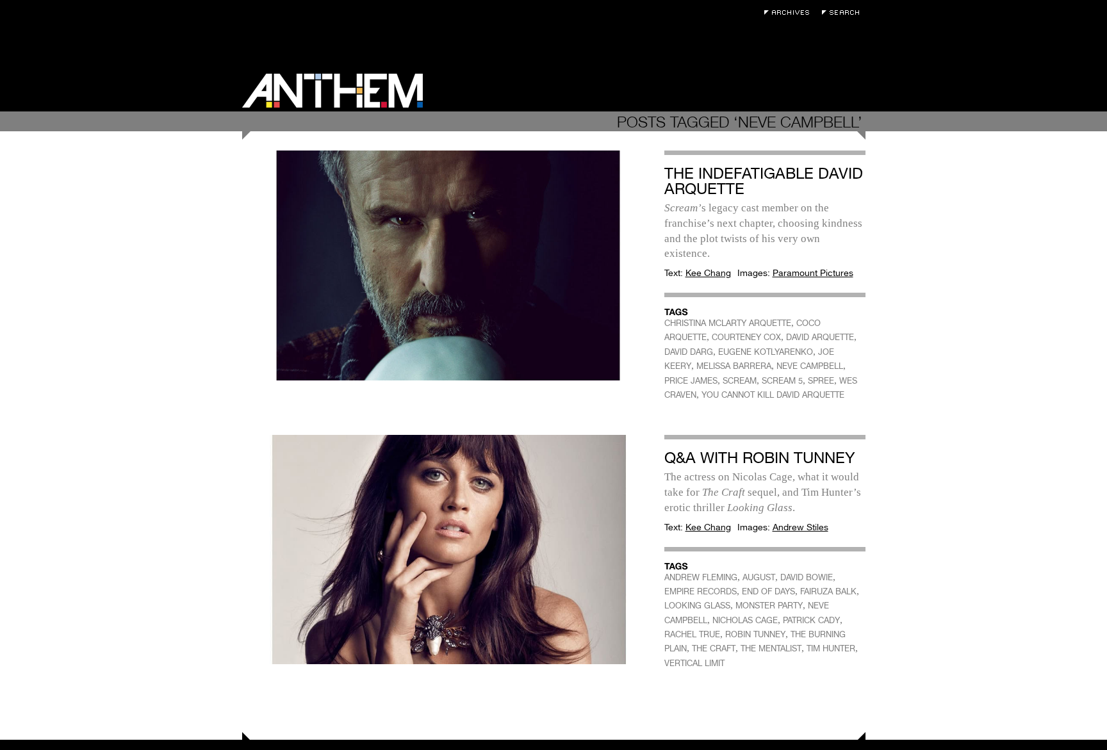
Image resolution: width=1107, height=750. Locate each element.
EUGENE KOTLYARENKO (765, 352)
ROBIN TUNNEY (755, 634)
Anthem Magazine (332, 91)
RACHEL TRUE (692, 634)
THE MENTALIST (771, 648)
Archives (790, 12)
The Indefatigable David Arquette (763, 181)
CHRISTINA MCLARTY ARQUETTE (727, 323)
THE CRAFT (713, 648)
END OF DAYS (768, 591)
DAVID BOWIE (806, 577)
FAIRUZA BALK (828, 591)
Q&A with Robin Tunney (759, 457)
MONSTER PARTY (769, 605)
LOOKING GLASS (697, 605)
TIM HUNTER (831, 648)
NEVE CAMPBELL (809, 366)
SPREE (821, 381)
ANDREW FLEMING (700, 577)
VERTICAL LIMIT (694, 663)
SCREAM (740, 381)
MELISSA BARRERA (733, 366)
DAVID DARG (688, 352)
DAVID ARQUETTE (820, 337)
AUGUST (758, 577)
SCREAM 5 (782, 381)
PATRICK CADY (811, 620)
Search (843, 12)
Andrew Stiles (800, 527)
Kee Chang (708, 273)
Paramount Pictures (813, 273)
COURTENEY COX (746, 337)
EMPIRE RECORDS (700, 591)
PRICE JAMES (691, 381)
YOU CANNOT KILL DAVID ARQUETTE (772, 395)
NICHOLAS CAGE (745, 620)
